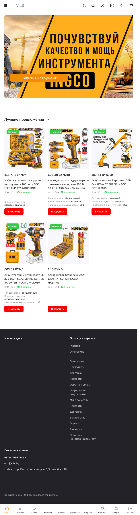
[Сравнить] (42, 137)
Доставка (76, 372)
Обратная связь (80, 384)
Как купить (77, 366)
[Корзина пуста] (131, 5)
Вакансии (76, 429)
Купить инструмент (39, 78)
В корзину (13, 211)
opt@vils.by (11, 463)
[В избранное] (42, 132)
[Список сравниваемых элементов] (112, 5)
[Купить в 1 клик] (42, 143)
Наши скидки (13, 338)
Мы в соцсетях (79, 399)
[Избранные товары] (121, 5)
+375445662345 (14, 457)
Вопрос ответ (78, 417)
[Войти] (102, 5)
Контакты (76, 378)
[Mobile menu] (6, 5)
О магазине (77, 351)
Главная (75, 345)
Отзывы (74, 423)
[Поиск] (93, 5)
